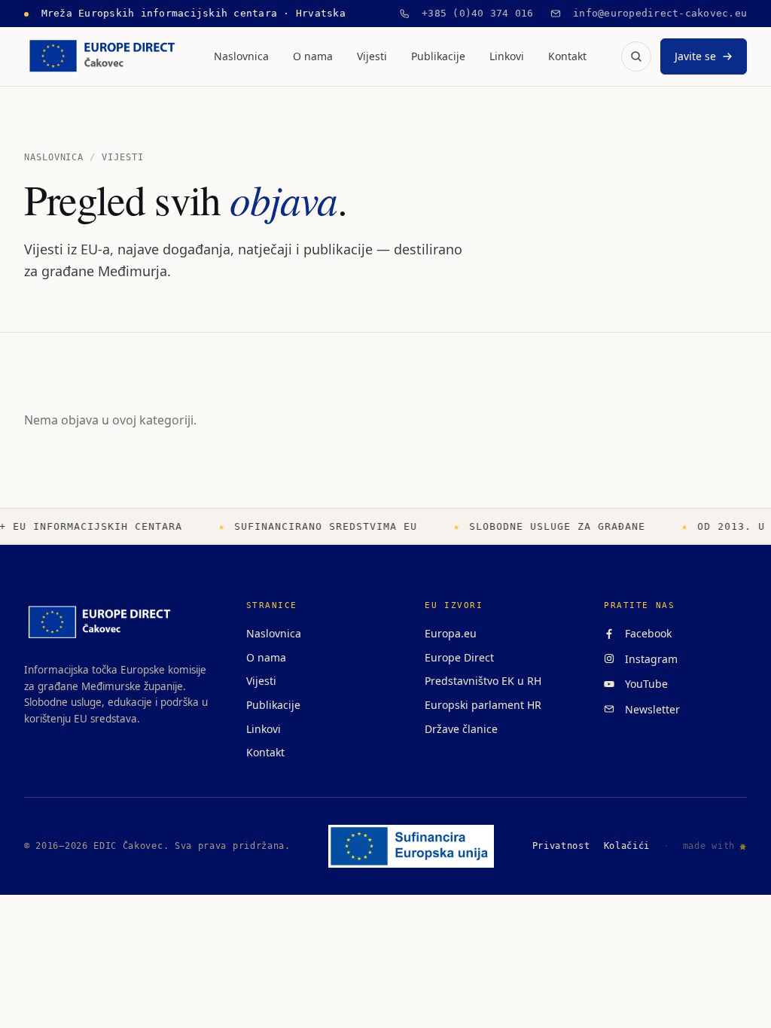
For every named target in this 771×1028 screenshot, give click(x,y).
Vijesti (372, 56)
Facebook (645, 633)
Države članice (461, 729)
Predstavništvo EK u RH (483, 681)
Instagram (648, 659)
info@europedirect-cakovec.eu (654, 13)
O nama (313, 56)
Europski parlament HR (483, 705)
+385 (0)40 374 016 (472, 13)
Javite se (695, 56)
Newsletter (649, 709)
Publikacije (438, 56)
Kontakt (567, 56)
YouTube (643, 684)
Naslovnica (241, 56)
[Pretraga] (636, 56)
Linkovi (506, 56)
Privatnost (561, 846)
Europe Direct (459, 657)
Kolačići (627, 846)
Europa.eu (451, 633)
